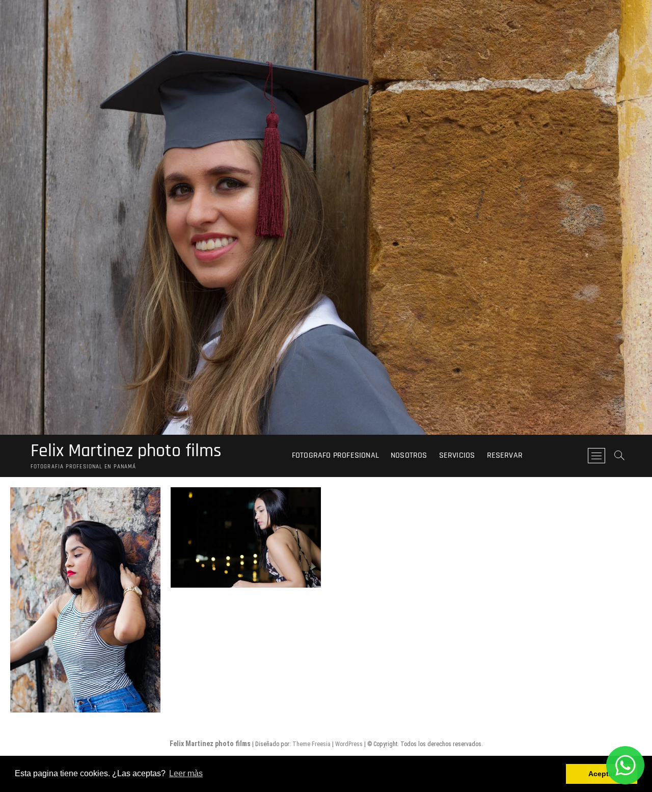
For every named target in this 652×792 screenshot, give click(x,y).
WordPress (349, 744)
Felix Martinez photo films (126, 451)
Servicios (457, 455)
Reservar (505, 455)
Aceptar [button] (601, 774)
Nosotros (409, 455)
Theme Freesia (311, 744)
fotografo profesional (335, 455)
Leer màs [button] (186, 773)
